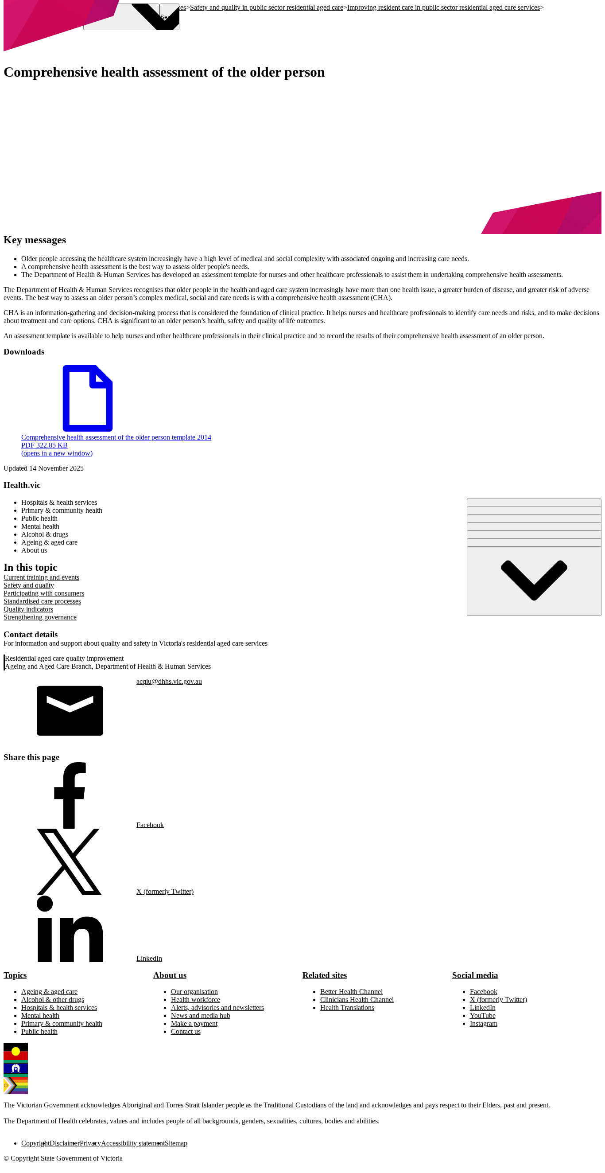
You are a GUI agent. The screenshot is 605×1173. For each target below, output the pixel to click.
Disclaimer (65, 1143)
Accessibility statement (133, 1143)
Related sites (324, 975)
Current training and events (41, 577)
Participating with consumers (44, 593)
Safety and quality (29, 585)
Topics (15, 975)
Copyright (35, 1143)
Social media (475, 975)
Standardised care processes (42, 601)
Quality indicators (28, 609)
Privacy (90, 1143)
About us (169, 975)
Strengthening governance (40, 617)
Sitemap (176, 1143)
